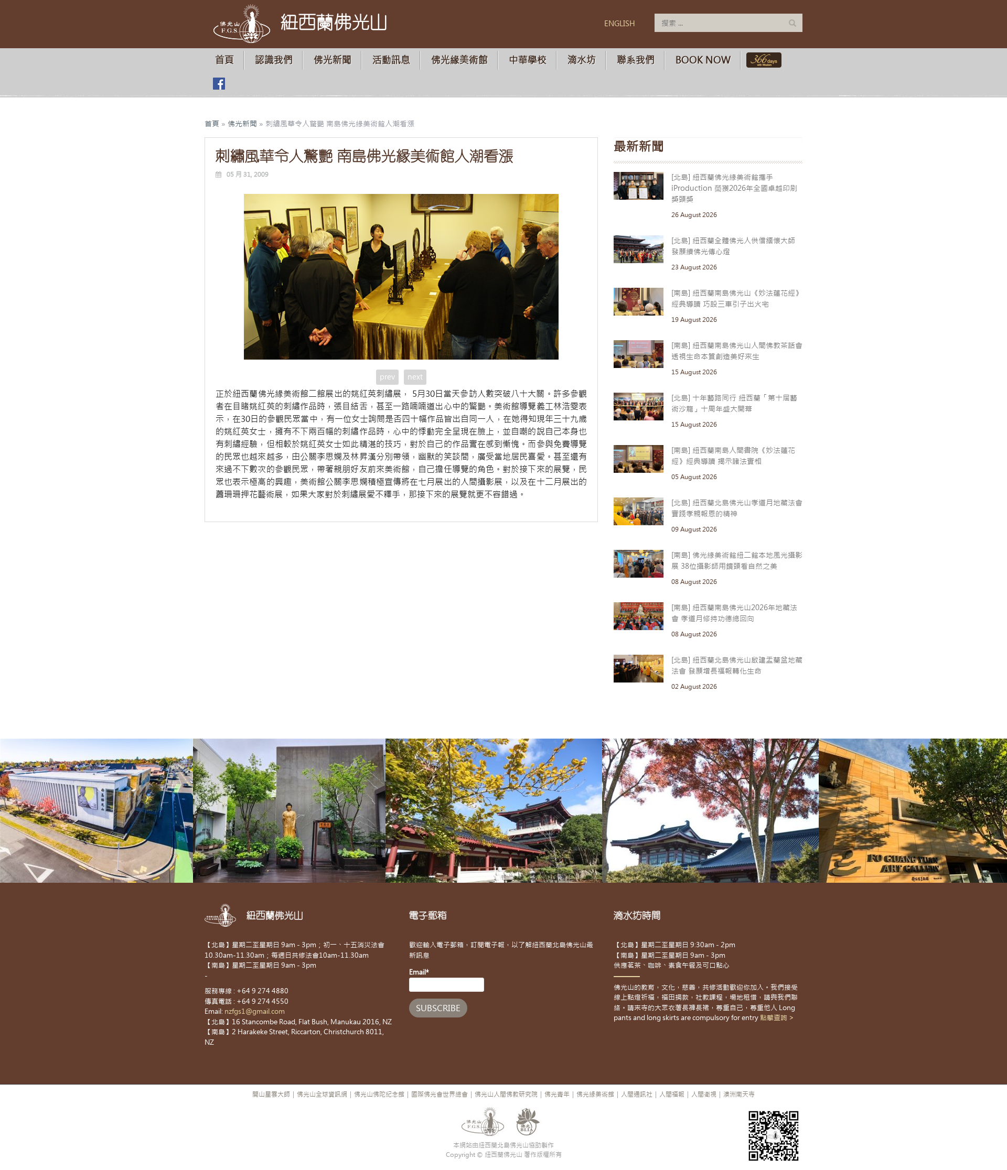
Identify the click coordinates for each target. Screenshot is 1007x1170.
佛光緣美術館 (459, 60)
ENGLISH (619, 23)
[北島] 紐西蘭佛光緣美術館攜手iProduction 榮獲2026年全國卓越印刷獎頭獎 (734, 188)
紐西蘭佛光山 (334, 22)
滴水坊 (581, 60)
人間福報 (671, 1094)
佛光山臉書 (219, 83)
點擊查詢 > (777, 1017)
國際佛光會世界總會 (439, 1094)
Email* (419, 972)
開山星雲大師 (271, 1094)
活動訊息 (391, 60)
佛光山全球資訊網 (322, 1094)
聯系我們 (636, 60)
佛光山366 (761, 60)
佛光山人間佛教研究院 (506, 1094)
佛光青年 (557, 1094)
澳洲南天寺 (739, 1094)
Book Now (703, 60)
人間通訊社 (636, 1094)
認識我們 (274, 60)
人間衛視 (703, 1094)
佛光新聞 (332, 60)
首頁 (224, 60)
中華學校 (528, 60)
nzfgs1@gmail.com (254, 1011)
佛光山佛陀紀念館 (379, 1094)
